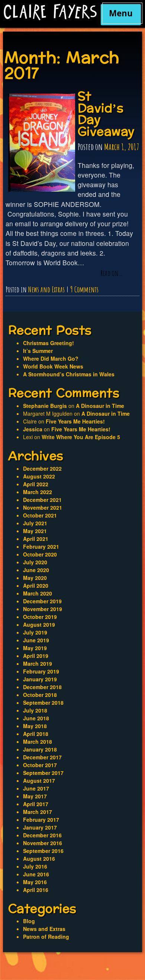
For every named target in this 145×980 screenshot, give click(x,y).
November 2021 (42, 507)
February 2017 (41, 819)
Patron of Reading (46, 936)
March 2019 (37, 663)
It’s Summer (38, 350)
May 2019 (35, 648)
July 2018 (35, 710)
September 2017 (43, 772)
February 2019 (41, 671)
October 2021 (40, 515)
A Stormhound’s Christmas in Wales (69, 374)
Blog (29, 921)
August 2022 (39, 476)
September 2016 (43, 850)
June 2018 (36, 718)
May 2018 (35, 726)
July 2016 (35, 866)
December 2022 (42, 468)
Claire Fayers (50, 12)
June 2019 (36, 640)
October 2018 (40, 694)
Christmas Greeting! (48, 343)
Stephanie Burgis (45, 405)
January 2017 (40, 827)
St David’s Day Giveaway (106, 114)
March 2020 (37, 593)
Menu (121, 13)
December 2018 (42, 687)
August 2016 (39, 858)
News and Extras (46, 289)
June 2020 (36, 570)
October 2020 (40, 554)
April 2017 (35, 804)
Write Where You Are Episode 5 (81, 437)
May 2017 (35, 796)
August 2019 (39, 624)
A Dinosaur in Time (100, 405)
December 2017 (42, 757)
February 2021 (41, 546)
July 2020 (35, 562)
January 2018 (40, 749)
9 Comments (84, 289)
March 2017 (37, 811)
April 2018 (35, 733)
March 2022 (37, 492)
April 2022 (35, 484)
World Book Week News (53, 366)
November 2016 (42, 843)
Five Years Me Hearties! (75, 421)
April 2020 (35, 585)
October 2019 (40, 616)
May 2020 (35, 577)
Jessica (32, 429)
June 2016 (36, 874)
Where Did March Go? (50, 358)
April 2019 (35, 655)
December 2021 (42, 499)
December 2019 (42, 601)
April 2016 (35, 889)
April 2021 (35, 538)
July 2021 (35, 523)
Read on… (112, 273)
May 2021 (35, 531)
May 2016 (35, 882)
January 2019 (40, 679)
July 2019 (35, 632)
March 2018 (37, 741)
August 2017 (39, 780)
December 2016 (42, 835)
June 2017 (36, 788)
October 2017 (40, 765)
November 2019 (42, 609)
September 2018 (43, 702)
